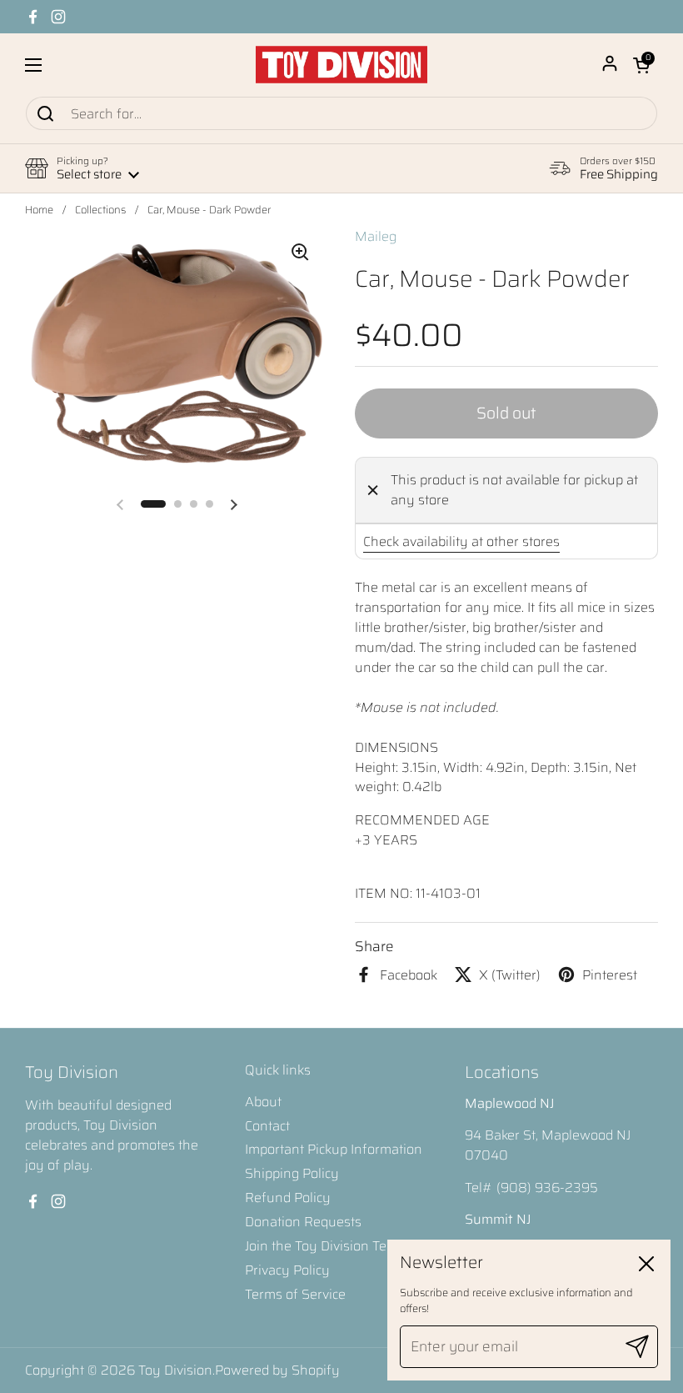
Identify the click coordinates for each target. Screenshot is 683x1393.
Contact (267, 1125)
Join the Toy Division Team (325, 1245)
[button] (641, 65)
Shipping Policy (292, 1173)
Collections (100, 210)
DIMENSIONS (396, 747)
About (263, 1101)
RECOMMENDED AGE (422, 819)
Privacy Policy (287, 1270)
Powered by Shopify (277, 1370)
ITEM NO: (385, 893)
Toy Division (175, 1370)
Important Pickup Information (333, 1149)
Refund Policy (288, 1197)
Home (39, 210)
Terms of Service (295, 1294)
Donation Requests (303, 1221)
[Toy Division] (341, 64)
